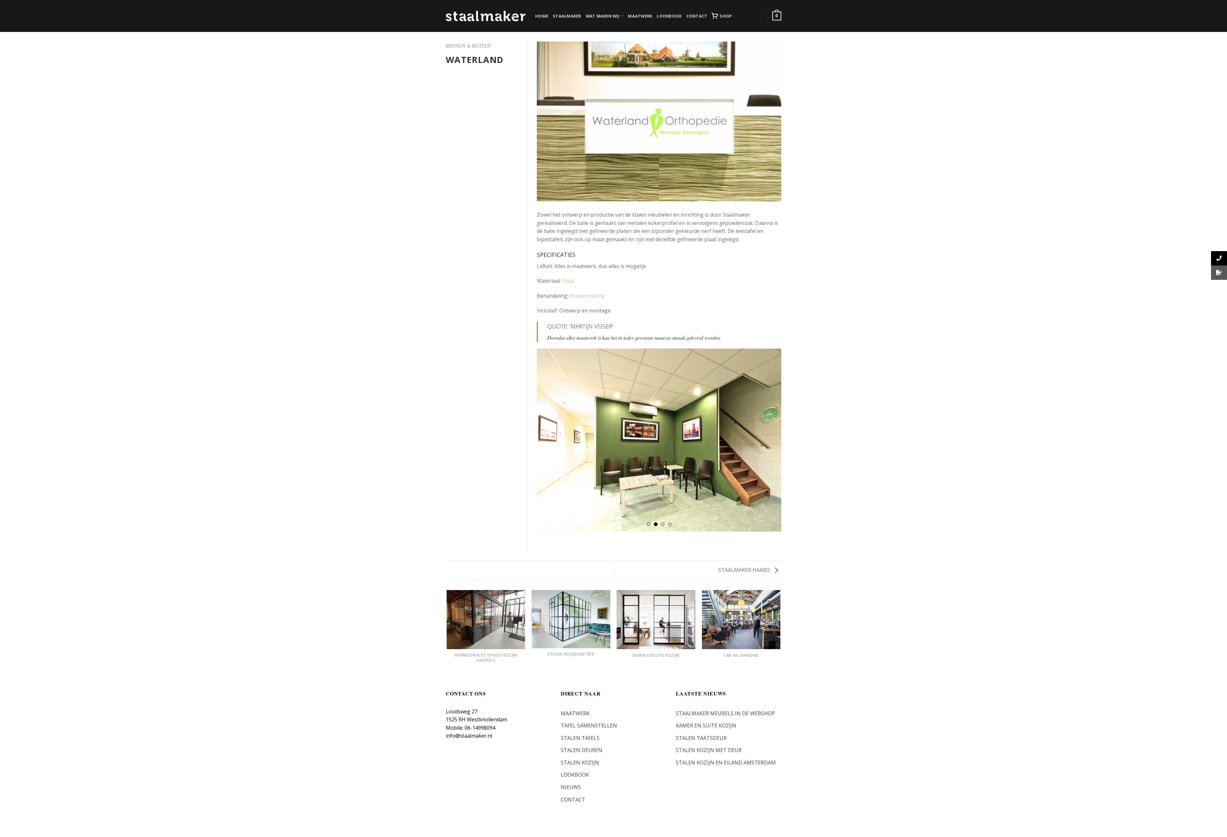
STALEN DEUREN (581, 750)
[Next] (768, 440)
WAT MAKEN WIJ (602, 16)
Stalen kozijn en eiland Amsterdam (726, 762)
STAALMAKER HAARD (744, 569)
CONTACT (696, 16)
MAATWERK (640, 16)
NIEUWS (571, 787)
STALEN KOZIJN (580, 762)
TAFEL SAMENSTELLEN (589, 725)
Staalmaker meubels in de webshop (725, 713)
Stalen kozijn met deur (709, 750)
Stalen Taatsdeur (701, 737)
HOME (541, 16)
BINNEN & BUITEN (468, 45)
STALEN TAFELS (580, 737)
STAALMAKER (567, 16)
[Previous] (549, 440)
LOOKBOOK (669, 16)
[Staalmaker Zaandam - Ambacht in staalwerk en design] (486, 16)
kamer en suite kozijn (706, 725)
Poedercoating (587, 295)
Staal (568, 280)
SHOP (726, 16)
